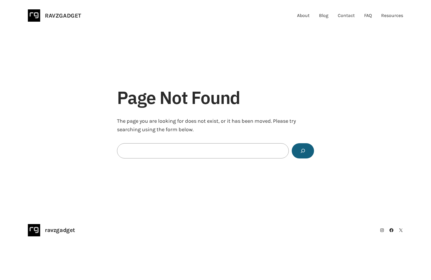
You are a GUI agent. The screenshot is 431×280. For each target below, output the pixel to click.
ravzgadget (63, 15)
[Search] (303, 150)
